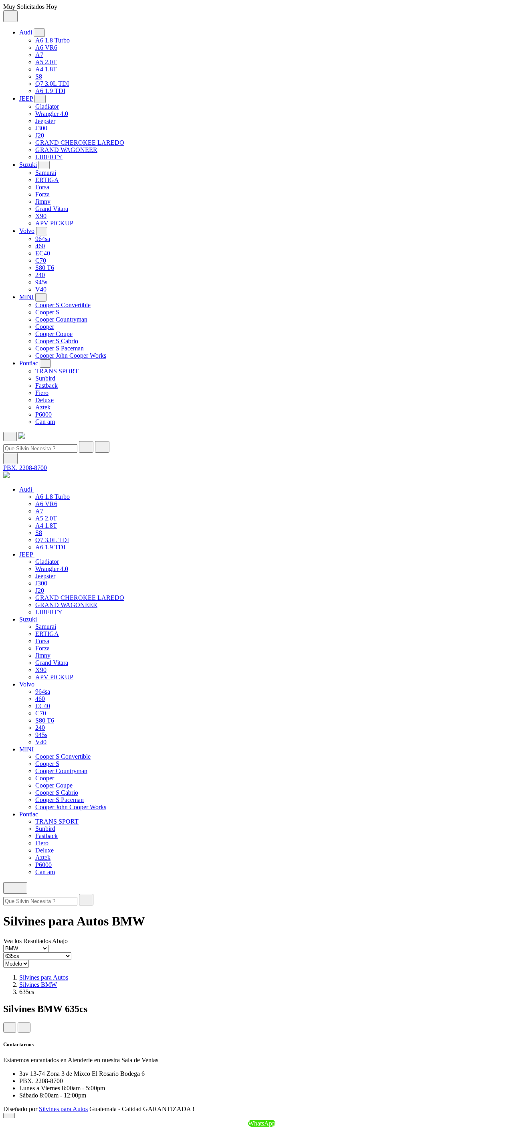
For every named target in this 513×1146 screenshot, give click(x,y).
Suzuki (28, 164)
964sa (42, 238)
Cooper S (47, 312)
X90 (40, 216)
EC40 (42, 253)
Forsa (42, 187)
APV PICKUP (54, 223)
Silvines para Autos (43, 977)
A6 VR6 (46, 47)
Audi (25, 32)
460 (40, 246)
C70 (40, 260)
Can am (45, 421)
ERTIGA (47, 179)
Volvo (26, 230)
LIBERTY (49, 157)
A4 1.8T (46, 69)
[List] (24, 1027)
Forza (42, 194)
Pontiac (28, 363)
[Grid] (9, 1027)
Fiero (41, 392)
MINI (26, 297)
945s (41, 282)
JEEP (26, 98)
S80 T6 (44, 267)
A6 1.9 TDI (50, 90)
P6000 (43, 414)
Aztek (42, 407)
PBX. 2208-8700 (25, 467)
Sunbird (45, 378)
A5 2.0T (46, 62)
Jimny (42, 201)
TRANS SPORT (57, 371)
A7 (39, 54)
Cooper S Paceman (59, 348)
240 (40, 274)
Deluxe (44, 400)
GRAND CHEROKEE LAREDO (79, 142)
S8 (38, 76)
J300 (41, 128)
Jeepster (45, 120)
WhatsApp (261, 1123)
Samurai (45, 172)
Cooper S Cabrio (56, 341)
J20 (39, 135)
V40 (40, 289)
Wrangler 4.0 (51, 113)
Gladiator (47, 106)
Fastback (46, 385)
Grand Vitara (51, 208)
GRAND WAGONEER (66, 149)
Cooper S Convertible (63, 305)
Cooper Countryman (61, 319)
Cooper (44, 326)
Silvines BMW (38, 984)
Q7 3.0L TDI (52, 83)
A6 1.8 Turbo (52, 40)
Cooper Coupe (54, 333)
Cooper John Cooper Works (70, 355)
